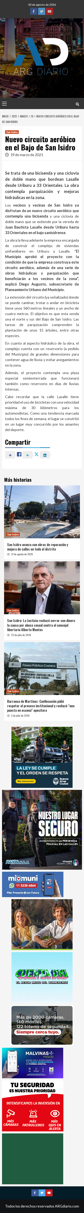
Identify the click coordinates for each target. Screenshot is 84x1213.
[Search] (77, 104)
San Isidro (12, 132)
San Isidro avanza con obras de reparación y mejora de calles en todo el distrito (37, 547)
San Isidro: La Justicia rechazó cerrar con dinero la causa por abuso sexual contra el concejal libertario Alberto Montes (41, 625)
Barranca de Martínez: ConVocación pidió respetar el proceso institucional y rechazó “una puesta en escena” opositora (40, 706)
